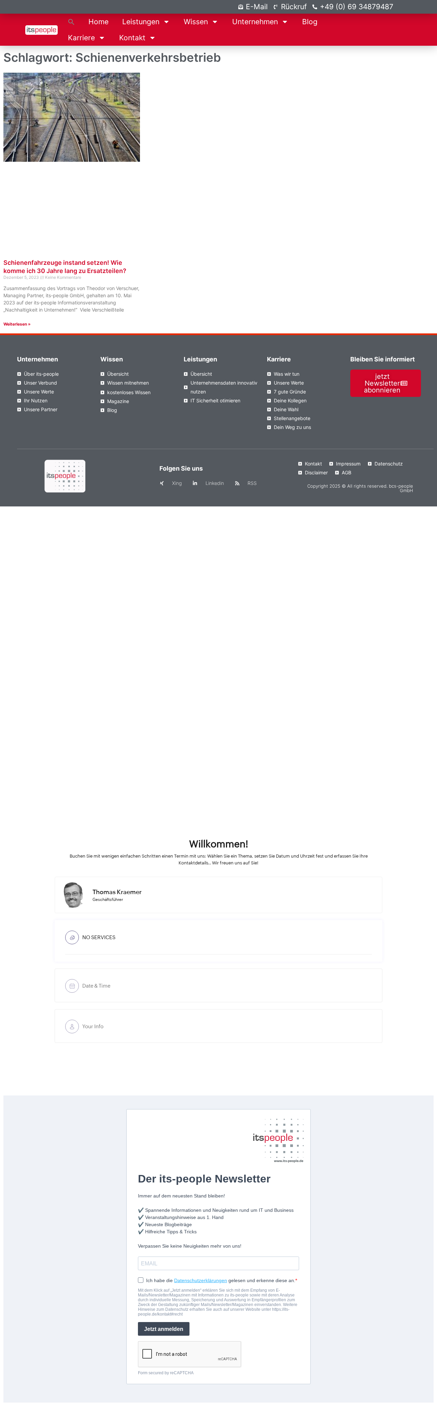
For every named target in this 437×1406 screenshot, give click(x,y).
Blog (310, 21)
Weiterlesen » (17, 324)
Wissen (196, 21)
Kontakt (132, 37)
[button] (71, 22)
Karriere (81, 37)
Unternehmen (255, 21)
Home (98, 21)
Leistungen (140, 21)
